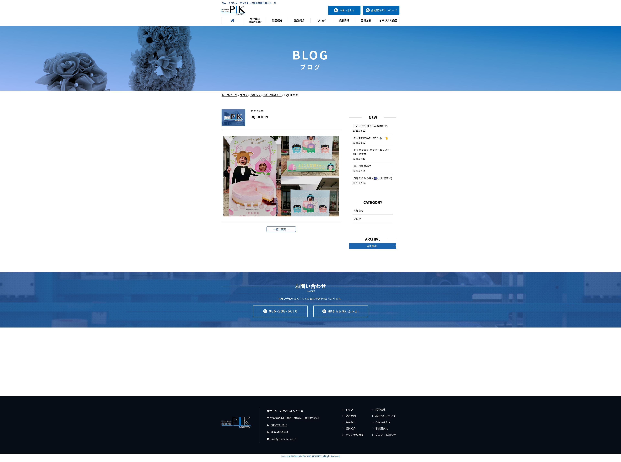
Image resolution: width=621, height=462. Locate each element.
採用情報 (344, 20)
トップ (349, 409)
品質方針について (385, 416)
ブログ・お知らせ (385, 435)
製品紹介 (277, 20)
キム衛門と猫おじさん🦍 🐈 (370, 138)
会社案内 (350, 416)
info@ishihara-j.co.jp (283, 439)
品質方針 (366, 20)
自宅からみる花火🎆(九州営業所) (372, 178)
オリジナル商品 (388, 20)
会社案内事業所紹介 (255, 20)
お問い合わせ (383, 422)
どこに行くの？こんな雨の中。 (371, 126)
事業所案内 (381, 428)
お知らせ (358, 210)
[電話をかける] (280, 311)
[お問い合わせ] (340, 311)
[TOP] (233, 20)
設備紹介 (299, 20)
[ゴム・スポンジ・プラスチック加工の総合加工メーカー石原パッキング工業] (233, 10)
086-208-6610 (279, 425)
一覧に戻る (279, 229)
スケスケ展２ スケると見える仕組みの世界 (371, 152)
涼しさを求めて (362, 166)
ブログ (322, 20)
